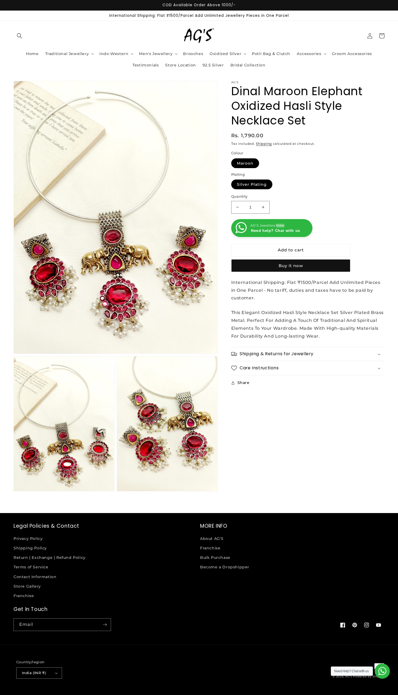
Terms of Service (31, 567)
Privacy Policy (28, 538)
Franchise (24, 595)
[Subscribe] (105, 624)
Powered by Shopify (368, 676)
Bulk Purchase (215, 557)
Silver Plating (252, 184)
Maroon (245, 163)
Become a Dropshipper (224, 567)
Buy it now (291, 265)
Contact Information (35, 576)
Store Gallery (27, 586)
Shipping (264, 144)
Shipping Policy (30, 548)
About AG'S (212, 538)
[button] (19, 36)
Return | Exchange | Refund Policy (50, 557)
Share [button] (243, 382)
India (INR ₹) (34, 673)
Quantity (239, 196)
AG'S (348, 676)
